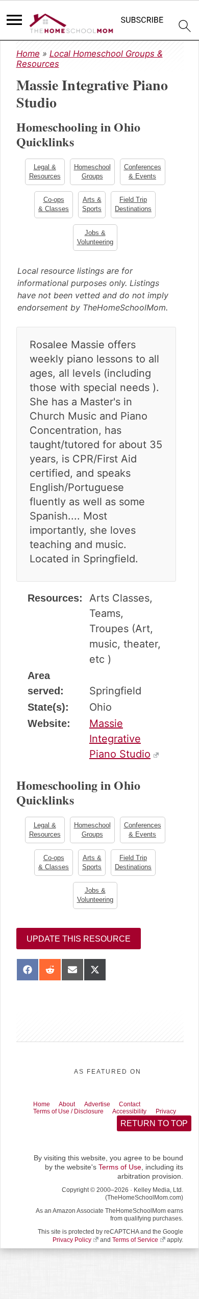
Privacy (46, 1128)
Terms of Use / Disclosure (75, 1119)
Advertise (108, 1111)
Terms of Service (135, 1257)
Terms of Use (119, 1185)
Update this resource (79, 945)
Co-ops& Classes (52, 205)
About (73, 1111)
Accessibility (146, 1119)
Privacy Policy (72, 1257)
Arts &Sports (92, 205)
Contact (145, 1111)
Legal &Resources (44, 172)
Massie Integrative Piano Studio (120, 741)
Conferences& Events (143, 172)
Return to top (153, 1140)
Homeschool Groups (92, 172)
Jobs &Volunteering (95, 239)
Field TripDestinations (134, 205)
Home (28, 53)
